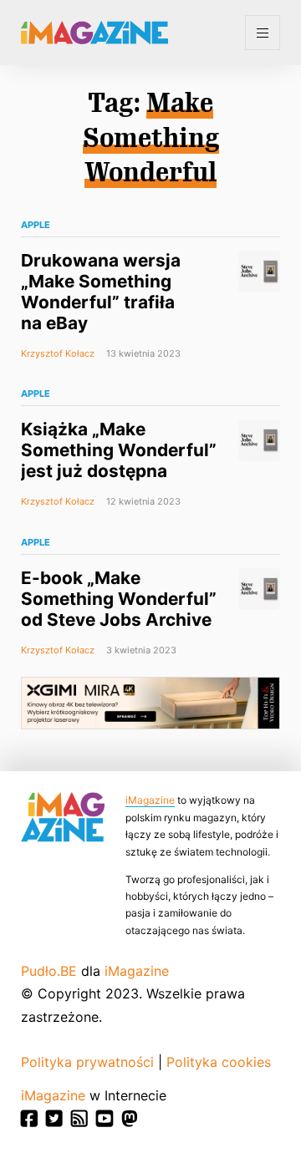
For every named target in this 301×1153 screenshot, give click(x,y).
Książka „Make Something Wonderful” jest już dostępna (119, 450)
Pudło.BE (49, 971)
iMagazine (150, 800)
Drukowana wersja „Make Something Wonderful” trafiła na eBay (101, 291)
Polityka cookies (218, 1062)
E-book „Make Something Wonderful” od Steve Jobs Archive (119, 598)
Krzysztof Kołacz (57, 353)
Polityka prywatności (87, 1062)
